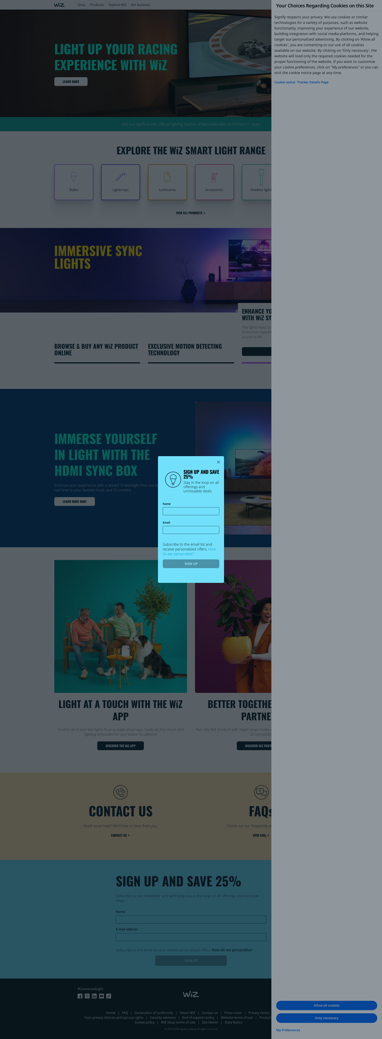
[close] (218, 461)
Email (166, 522)
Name (167, 504)
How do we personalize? (189, 551)
